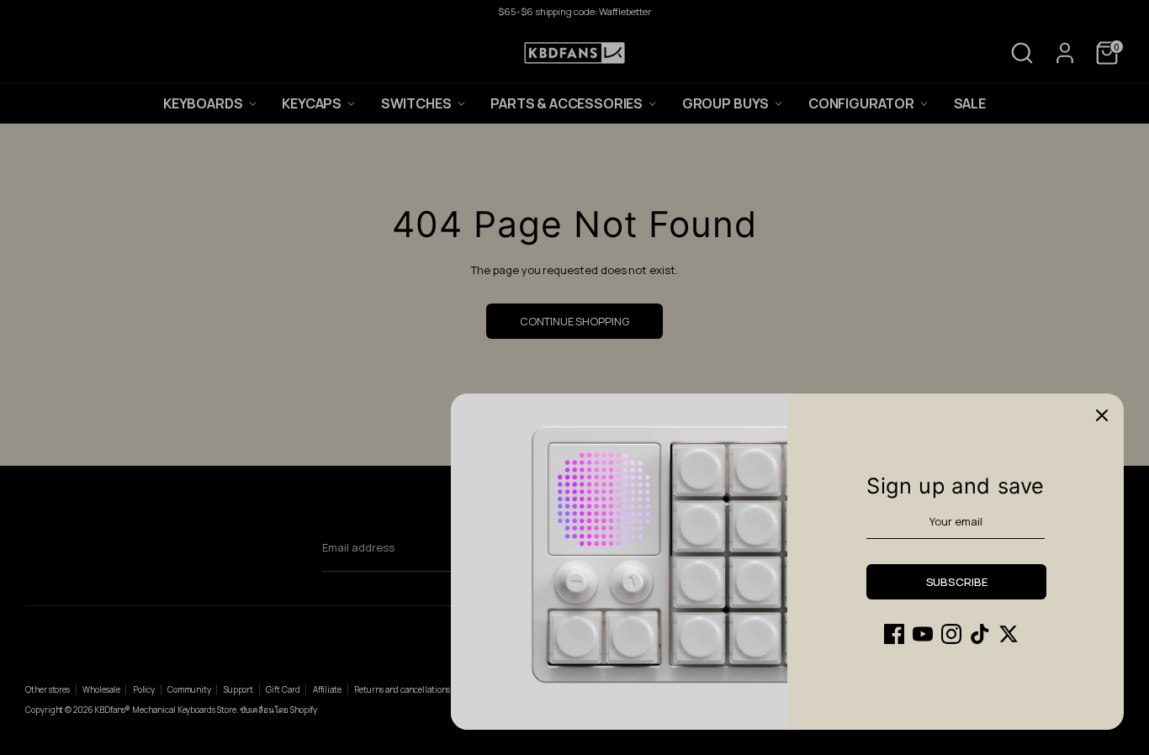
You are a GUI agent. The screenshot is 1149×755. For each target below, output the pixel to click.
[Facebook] (894, 634)
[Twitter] (1008, 634)
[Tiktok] (980, 634)
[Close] (1101, 415)
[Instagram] (951, 634)
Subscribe (957, 581)
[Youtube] (923, 634)
